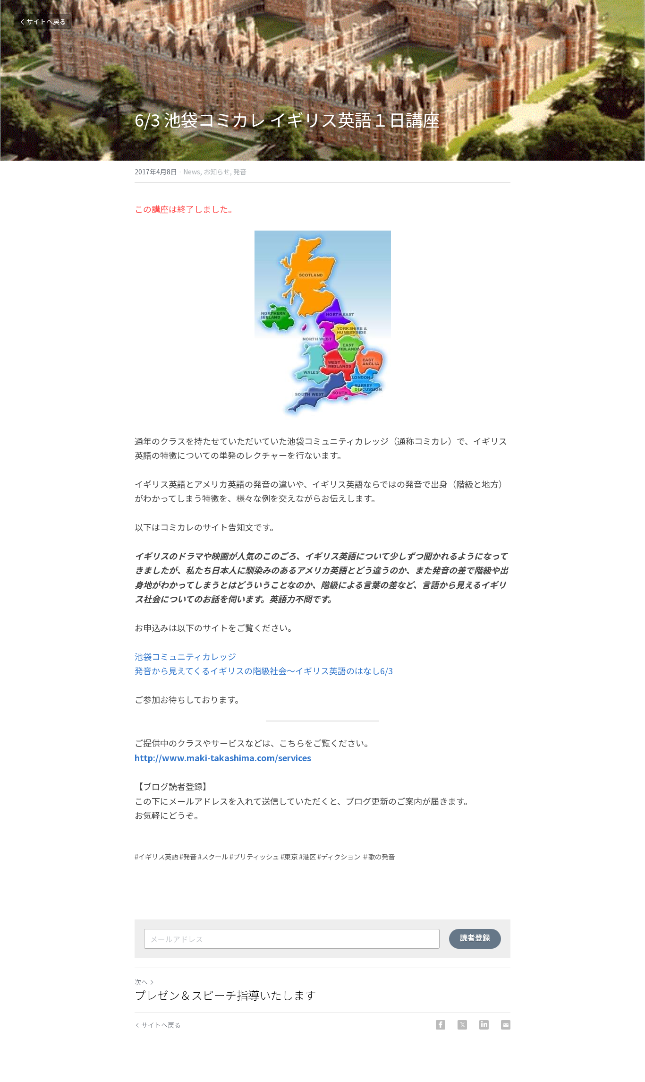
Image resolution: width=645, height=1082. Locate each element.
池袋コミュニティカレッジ (185, 656)
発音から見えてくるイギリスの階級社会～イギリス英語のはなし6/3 (264, 670)
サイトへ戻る (46, 21)
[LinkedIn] (484, 1025)
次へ (141, 982)
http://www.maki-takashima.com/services (223, 757)
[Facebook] (440, 1025)
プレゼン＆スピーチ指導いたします (225, 995)
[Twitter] (462, 1025)
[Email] (505, 1025)
